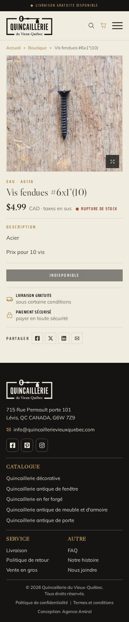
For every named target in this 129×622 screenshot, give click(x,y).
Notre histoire (83, 560)
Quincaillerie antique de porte (40, 520)
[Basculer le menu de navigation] (117, 25)
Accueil (13, 47)
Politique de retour (27, 560)
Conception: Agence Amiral (65, 611)
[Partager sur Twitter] (50, 338)
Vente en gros (21, 570)
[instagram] (42, 445)
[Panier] (103, 25)
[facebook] (12, 445)
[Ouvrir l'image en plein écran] (112, 161)
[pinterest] (27, 445)
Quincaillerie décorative (33, 478)
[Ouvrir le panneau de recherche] (91, 25)
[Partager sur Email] (77, 338)
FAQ (73, 550)
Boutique (37, 47)
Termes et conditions (93, 602)
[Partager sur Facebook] (37, 338)
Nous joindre (82, 570)
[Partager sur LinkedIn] (63, 338)
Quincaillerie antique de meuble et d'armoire (57, 509)
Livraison (16, 550)
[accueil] (29, 26)
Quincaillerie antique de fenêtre (42, 489)
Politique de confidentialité (42, 602)
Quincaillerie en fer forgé (34, 499)
